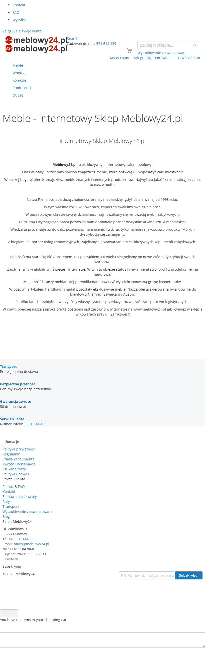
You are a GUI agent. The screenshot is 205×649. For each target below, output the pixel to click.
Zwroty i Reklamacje (19, 464)
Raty (6, 501)
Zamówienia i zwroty (19, 496)
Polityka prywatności (19, 449)
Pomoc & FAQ (13, 486)
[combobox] (169, 45)
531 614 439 (106, 43)
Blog (6, 516)
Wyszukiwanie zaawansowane (27, 511)
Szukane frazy (14, 469)
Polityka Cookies (15, 474)
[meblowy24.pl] (36, 44)
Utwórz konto (189, 57)
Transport (10, 506)
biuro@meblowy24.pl (31, 543)
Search (72, 38)
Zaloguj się (142, 57)
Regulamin (11, 454)
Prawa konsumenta (18, 459)
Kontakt (18, 4)
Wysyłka (19, 19)
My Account (120, 57)
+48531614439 (20, 539)
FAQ (15, 12)
